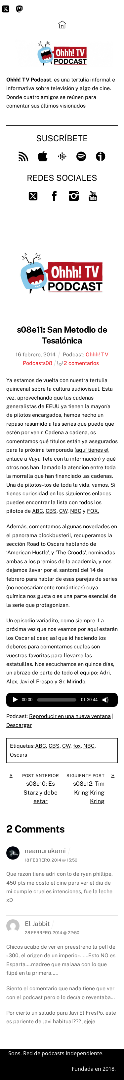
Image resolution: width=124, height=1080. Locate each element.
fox (77, 746)
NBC (75, 511)
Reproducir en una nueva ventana (70, 716)
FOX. (93, 511)
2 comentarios (81, 363)
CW (63, 511)
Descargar (19, 725)
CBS (51, 511)
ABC (37, 511)
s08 (47, 363)
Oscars (18, 755)
